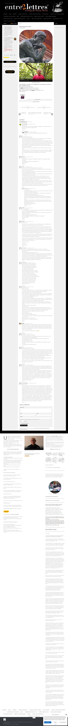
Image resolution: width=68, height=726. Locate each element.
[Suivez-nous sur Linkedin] (13, 23)
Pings (30, 121)
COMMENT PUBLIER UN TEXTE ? (39, 16)
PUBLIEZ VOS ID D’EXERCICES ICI (37, 18)
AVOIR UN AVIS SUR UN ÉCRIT (8, 18)
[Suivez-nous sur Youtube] (12, 23)
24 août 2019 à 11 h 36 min (27, 136)
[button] (66, 714)
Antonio (23, 323)
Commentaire (22, 407)
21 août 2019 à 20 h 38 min (28, 347)
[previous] (20, 114)
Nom (21, 413)
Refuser (55, 722)
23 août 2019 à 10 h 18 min (29, 166)
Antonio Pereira (47, 533)
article (22, 87)
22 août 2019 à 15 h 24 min (29, 221)
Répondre (23, 130)
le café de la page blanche (56, 467)
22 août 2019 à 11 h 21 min (31, 262)
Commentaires (24, 121)
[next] (52, 114)
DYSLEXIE (28, 18)
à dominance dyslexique (37, 99)
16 (52, 23)
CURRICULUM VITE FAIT (47, 18)
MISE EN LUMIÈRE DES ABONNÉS (51, 16)
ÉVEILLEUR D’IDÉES (55, 436)
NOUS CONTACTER (56, 18)
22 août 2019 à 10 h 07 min (29, 323)
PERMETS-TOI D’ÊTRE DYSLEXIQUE (19, 18)
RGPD (55, 724)
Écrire (20, 23)
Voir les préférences (63, 722)
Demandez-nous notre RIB (15, 514)
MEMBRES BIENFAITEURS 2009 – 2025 (27, 16)
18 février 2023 (50, 467)
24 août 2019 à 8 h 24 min (32, 188)
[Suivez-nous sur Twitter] (11, 23)
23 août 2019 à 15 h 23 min (29, 156)
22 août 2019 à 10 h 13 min (30, 286)
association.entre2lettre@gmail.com (36, 101)
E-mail (37, 413)
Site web (21, 416)
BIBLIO (18, 16)
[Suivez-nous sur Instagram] (14, 23)
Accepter (47, 722)
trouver (33, 90)
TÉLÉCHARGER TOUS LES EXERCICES (9, 16)
